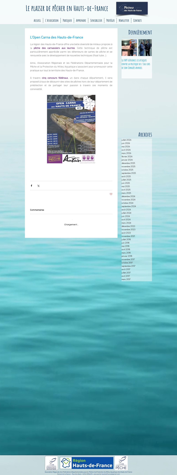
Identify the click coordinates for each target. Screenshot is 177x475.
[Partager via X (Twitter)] (38, 185)
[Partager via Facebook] (31, 185)
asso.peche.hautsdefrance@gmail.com (107, 474)
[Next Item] (147, 47)
